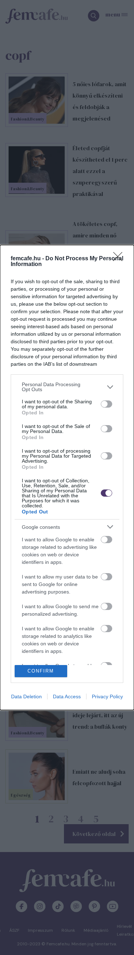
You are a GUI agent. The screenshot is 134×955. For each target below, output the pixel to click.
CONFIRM (41, 671)
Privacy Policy (107, 696)
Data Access (67, 696)
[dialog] (67, 477)
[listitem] (67, 387)
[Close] (120, 259)
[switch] (106, 404)
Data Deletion (26, 696)
